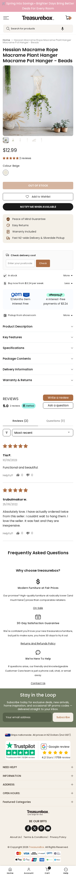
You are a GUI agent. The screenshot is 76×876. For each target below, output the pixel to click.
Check (43, 263)
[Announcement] (38, 6)
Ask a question (58, 405)
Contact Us (38, 683)
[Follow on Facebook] (28, 828)
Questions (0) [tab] (55, 421)
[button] (62, 28)
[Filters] (7, 432)
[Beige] (5, 172)
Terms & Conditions (35, 837)
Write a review (58, 397)
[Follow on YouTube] (48, 828)
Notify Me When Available (38, 207)
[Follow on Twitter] (35, 828)
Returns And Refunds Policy (38, 643)
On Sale (38, 608)
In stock (12, 275)
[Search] (8, 28)
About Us (15, 837)
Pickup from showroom (22, 315)
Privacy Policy (58, 837)
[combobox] (38, 28)
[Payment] (38, 813)
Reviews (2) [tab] (20, 421)
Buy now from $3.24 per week (26, 283)
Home (6, 40)
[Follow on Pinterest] (41, 828)
